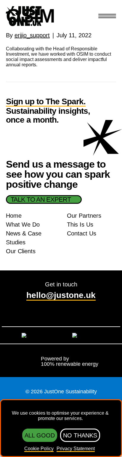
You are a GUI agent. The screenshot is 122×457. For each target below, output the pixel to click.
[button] (107, 16)
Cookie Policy (39, 448)
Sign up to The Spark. (46, 101)
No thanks (80, 435)
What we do (23, 224)
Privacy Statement (76, 448)
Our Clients (21, 251)
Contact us (81, 233)
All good (40, 435)
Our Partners (84, 215)
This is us (80, 224)
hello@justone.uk (61, 295)
